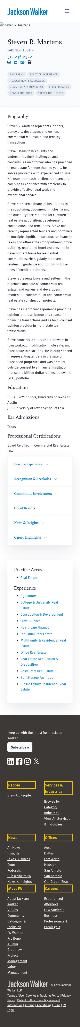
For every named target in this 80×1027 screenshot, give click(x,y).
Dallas (49, 853)
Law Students (54, 909)
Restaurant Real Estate (37, 670)
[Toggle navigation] (67, 11)
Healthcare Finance (35, 627)
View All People (19, 795)
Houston (50, 864)
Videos (12, 909)
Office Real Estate (34, 652)
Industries (51, 812)
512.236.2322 (19, 56)
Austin (49, 847)
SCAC (57, 1005)
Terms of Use (15, 995)
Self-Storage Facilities (37, 677)
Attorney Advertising (38, 1005)
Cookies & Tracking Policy (42, 995)
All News (14, 847)
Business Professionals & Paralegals (56, 921)
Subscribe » (20, 747)
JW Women (15, 932)
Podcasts (14, 870)
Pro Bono (14, 938)
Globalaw (14, 949)
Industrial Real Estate (36, 633)
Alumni (12, 944)
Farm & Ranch (31, 620)
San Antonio (53, 875)
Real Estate (29, 577)
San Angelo (52, 870)
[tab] (17, 74)
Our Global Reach (57, 881)
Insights (13, 853)
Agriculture (29, 595)
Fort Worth (51, 858)
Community (15, 915)
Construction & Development (42, 614)
